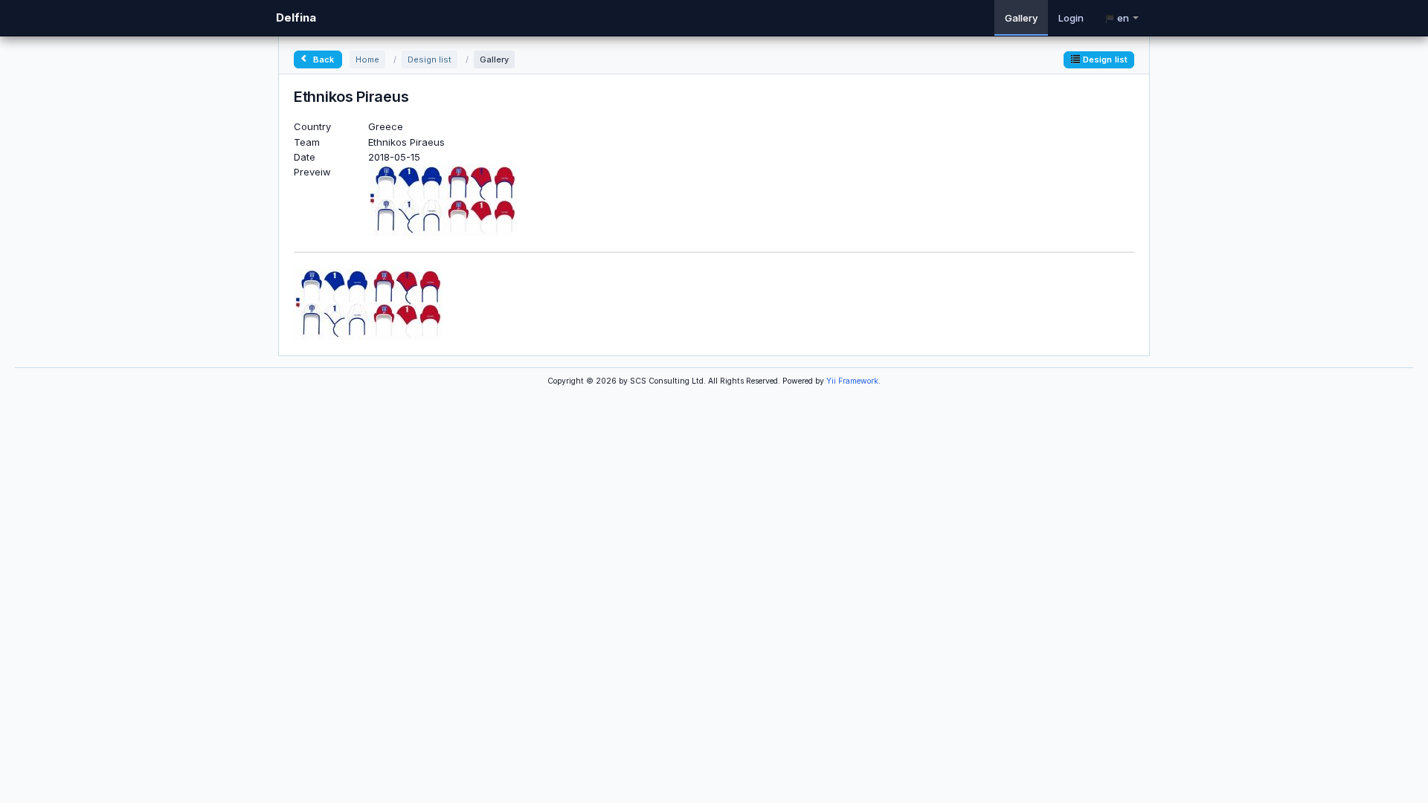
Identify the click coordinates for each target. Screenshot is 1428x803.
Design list (429, 59)
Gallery (1021, 18)
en (1123, 18)
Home (367, 59)
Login (1071, 18)
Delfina (296, 17)
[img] (368, 303)
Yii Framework (852, 381)
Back (323, 59)
